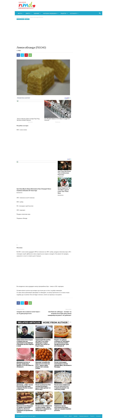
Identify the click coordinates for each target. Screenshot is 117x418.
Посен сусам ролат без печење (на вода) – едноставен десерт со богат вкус (43, 387)
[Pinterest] (26, 55)
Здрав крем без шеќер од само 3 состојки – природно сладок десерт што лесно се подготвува (43, 343)
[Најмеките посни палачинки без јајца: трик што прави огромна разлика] (62, 398)
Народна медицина (50, 13)
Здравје (36, 13)
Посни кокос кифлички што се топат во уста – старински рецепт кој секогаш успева (62, 387)
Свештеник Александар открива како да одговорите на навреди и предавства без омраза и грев (25, 343)
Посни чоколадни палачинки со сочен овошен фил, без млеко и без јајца (62, 364)
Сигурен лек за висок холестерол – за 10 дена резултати (29, 312)
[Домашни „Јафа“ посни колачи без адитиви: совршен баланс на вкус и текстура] (25, 377)
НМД (19, 50)
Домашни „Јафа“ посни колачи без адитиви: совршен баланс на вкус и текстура (25, 387)
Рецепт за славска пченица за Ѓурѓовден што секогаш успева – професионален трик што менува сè (61, 343)
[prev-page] (68, 322)
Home (18, 17)
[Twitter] (22, 55)
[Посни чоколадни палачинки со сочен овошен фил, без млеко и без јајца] (62, 354)
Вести (20, 13)
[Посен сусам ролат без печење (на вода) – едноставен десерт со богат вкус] (44, 377)
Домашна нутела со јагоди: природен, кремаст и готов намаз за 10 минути (25, 364)
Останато (73, 13)
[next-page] (70, 322)
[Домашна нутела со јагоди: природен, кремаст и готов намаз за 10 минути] (25, 354)
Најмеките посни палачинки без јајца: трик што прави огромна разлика (62, 408)
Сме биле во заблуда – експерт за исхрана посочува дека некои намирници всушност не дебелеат (59, 313)
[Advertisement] (44, 33)
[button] (100, 13)
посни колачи (24, 17)
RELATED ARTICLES (29, 322)
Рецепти (63, 13)
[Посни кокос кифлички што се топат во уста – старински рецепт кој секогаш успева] (62, 377)
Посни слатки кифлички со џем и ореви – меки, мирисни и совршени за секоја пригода (43, 408)
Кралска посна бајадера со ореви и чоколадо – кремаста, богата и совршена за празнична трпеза (25, 409)
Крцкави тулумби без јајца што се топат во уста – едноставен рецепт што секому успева (42, 365)
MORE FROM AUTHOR (55, 322)
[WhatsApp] (30, 55)
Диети (28, 13)
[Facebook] (18, 55)
